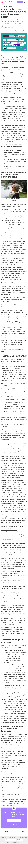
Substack (8, 842)
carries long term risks (11, 590)
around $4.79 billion (7, 736)
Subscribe (19, 2)
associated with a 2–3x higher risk (13, 114)
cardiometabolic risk (18, 271)
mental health (5, 273)
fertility (21, 269)
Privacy (14, 837)
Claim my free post (14, 820)
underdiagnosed (17, 260)
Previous (6, 831)
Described (4, 82)
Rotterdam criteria (20, 249)
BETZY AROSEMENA (15, 198)
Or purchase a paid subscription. (14, 824)
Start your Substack (11, 839)
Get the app (19, 839)
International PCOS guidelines (11, 368)
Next (23, 831)
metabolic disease (6, 271)
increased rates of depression (9, 118)
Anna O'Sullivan (8, 26)
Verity (24, 58)
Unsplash (14, 200)
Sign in (25, 2)
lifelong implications (6, 290)
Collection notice (23, 837)
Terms (18, 837)
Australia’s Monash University (12, 59)
